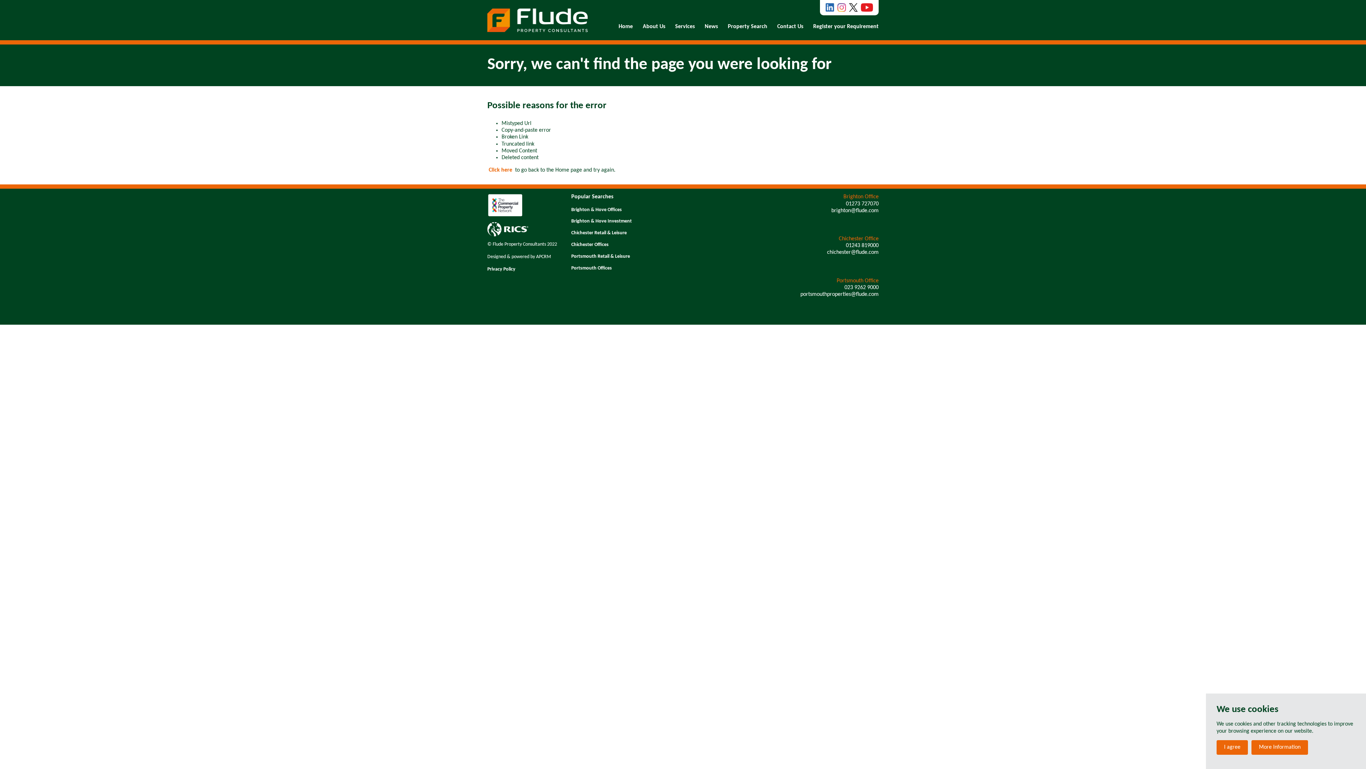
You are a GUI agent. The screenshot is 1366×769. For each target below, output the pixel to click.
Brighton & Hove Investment (601, 221)
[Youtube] (867, 7)
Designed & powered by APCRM (519, 257)
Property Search (747, 27)
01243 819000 (862, 246)
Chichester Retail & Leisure (599, 233)
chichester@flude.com (853, 252)
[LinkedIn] (830, 7)
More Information (1280, 747)
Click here (500, 170)
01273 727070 (862, 204)
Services (685, 27)
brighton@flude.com (855, 211)
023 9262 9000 (862, 288)
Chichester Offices (590, 244)
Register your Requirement (846, 27)
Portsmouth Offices (591, 268)
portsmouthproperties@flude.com (839, 294)
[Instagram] (841, 7)
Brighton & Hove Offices (596, 210)
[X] (853, 7)
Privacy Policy (501, 269)
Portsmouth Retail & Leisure (600, 256)
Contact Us (790, 27)
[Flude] (537, 20)
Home (626, 27)
